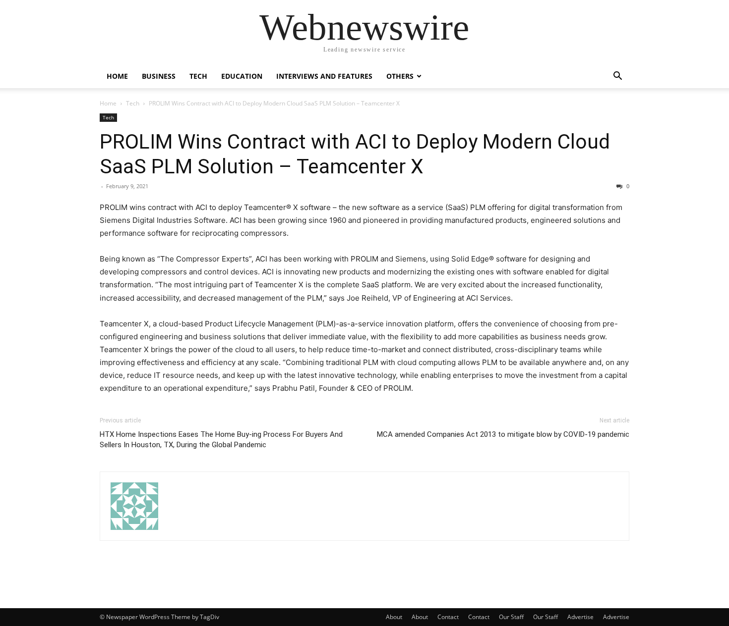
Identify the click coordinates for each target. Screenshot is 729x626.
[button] (617, 77)
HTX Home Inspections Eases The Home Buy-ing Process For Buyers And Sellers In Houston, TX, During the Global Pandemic (221, 439)
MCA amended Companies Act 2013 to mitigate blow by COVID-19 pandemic (503, 434)
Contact (448, 617)
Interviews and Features (324, 76)
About (394, 617)
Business (159, 76)
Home (117, 76)
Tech (198, 76)
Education (241, 76)
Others (400, 76)
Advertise (580, 617)
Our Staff (511, 617)
